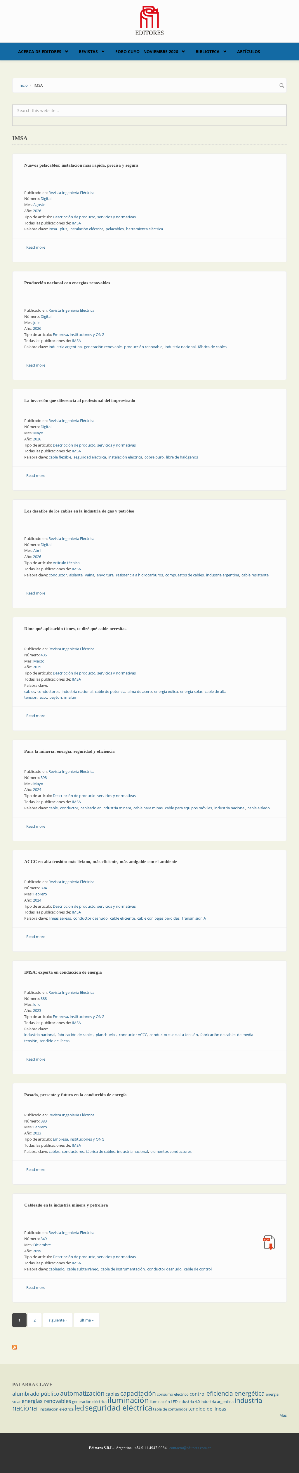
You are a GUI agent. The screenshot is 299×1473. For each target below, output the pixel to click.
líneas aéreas (60, 918)
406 (44, 655)
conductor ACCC (133, 1034)
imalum (70, 697)
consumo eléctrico (173, 1394)
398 (44, 777)
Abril (37, 550)
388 (44, 998)
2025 (37, 667)
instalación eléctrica (86, 228)
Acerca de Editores (39, 51)
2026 (37, 210)
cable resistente (255, 575)
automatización (82, 1393)
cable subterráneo (82, 1269)
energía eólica (166, 691)
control (198, 1394)
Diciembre (42, 1244)
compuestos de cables (184, 575)
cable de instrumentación (123, 1269)
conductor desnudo (90, 918)
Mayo (38, 432)
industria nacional (180, 346)
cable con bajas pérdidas (158, 918)
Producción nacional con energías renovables (67, 282)
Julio (37, 322)
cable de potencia (110, 691)
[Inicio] (149, 19)
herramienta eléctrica (144, 228)
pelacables (115, 228)
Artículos (248, 51)
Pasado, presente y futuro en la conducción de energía (75, 1094)
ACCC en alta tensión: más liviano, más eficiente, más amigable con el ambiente (100, 861)
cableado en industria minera (106, 807)
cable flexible (60, 457)
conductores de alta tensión (174, 1034)
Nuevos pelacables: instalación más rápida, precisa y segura (81, 165)
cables (29, 691)
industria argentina (65, 346)
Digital (46, 198)
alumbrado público (35, 1393)
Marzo (38, 661)
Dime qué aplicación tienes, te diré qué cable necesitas (75, 628)
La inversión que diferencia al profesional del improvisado (79, 400)
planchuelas (106, 1034)
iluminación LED (164, 1401)
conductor (58, 575)
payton (55, 697)
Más (283, 1415)
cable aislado (259, 807)
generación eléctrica (89, 1401)
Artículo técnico (66, 562)
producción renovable (143, 346)
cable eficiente (122, 918)
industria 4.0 (189, 1401)
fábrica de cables (212, 346)
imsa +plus (58, 228)
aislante (76, 575)
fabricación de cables (75, 1034)
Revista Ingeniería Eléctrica (71, 192)
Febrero (40, 894)
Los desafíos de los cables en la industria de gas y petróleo (79, 511)
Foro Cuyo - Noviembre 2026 (146, 51)
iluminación (128, 1400)
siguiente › (58, 1320)
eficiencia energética (235, 1393)
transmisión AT (195, 918)
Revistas (88, 51)
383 (44, 1121)
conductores (48, 691)
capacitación (138, 1393)
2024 (37, 789)
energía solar (191, 691)
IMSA (76, 223)
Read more (35, 247)
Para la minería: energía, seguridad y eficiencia (69, 751)
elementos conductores (171, 1151)
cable (53, 807)
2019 (37, 1251)
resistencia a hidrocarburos (139, 575)
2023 (37, 1010)
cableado (57, 1269)
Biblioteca (208, 51)
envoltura (105, 575)
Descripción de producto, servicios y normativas (94, 216)
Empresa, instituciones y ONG (78, 334)
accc (43, 697)
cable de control (198, 1269)
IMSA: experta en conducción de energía (63, 972)
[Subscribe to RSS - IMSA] (149, 1347)
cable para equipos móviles (188, 807)
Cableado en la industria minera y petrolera (66, 1205)
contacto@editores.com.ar (190, 1448)
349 (44, 1238)
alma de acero (140, 691)
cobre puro (154, 457)
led (79, 1408)
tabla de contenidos (170, 1409)
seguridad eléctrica (90, 457)
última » (86, 1320)
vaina (89, 575)
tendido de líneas (54, 1040)
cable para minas (148, 807)
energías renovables (46, 1400)
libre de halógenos (182, 457)
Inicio (23, 85)
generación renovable (103, 346)
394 (44, 887)
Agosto (39, 204)
